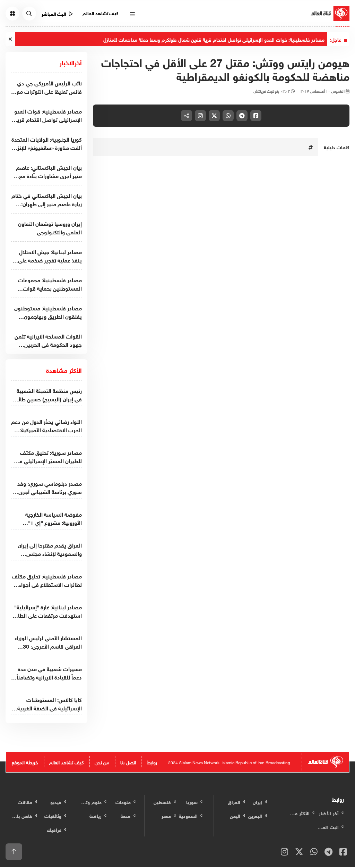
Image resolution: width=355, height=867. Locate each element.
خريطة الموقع (25, 761)
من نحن (102, 761)
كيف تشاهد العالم (101, 12)
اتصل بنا (128, 761)
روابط (152, 761)
